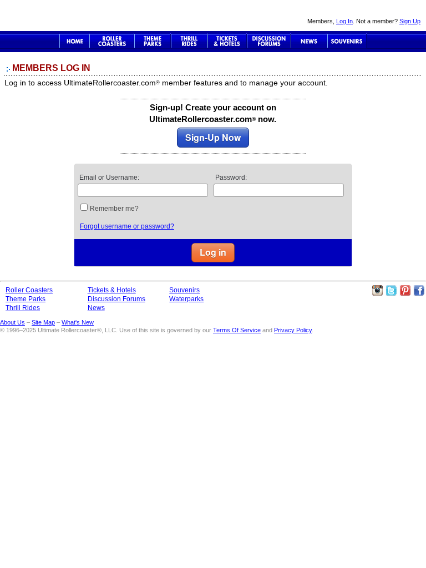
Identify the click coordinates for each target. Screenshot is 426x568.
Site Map (43, 322)
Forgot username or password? (127, 226)
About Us (12, 322)
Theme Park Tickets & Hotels (227, 41)
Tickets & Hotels (112, 290)
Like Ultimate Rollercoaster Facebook (418, 290)
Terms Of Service (237, 330)
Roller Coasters (29, 290)
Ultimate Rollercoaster (77, 16)
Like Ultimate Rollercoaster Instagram (377, 290)
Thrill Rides (189, 41)
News (309, 41)
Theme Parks (152, 41)
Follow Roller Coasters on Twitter (391, 290)
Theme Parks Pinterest (404, 290)
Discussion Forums (269, 41)
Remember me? (114, 208)
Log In (344, 21)
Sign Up (409, 21)
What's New (78, 322)
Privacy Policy (293, 330)
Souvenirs (347, 41)
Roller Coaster (111, 41)
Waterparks (186, 299)
